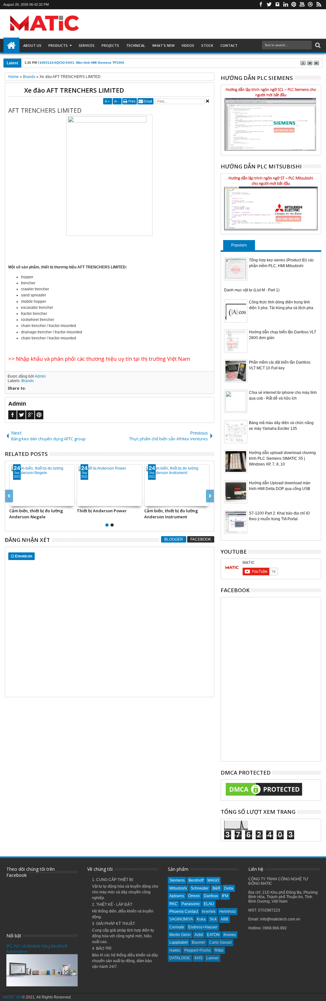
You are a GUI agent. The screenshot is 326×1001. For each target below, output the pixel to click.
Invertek (209, 911)
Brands (27, 381)
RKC (173, 904)
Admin (40, 376)
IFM (225, 896)
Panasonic (190, 904)
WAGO (213, 880)
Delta (228, 888)
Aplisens (176, 896)
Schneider (200, 888)
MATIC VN (12, 997)
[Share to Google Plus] (28, 501)
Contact (228, 45)
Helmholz (227, 911)
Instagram (277, 4)
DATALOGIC (180, 958)
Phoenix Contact (183, 911)
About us (32, 45)
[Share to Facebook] (14, 501)
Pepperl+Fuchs (197, 950)
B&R (216, 888)
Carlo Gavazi (220, 942)
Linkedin (285, 4)
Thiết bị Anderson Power (102, 511)
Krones (229, 935)
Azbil (199, 935)
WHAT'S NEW (163, 45)
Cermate (176, 927)
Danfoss (211, 896)
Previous (210, 496)
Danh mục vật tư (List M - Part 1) (252, 290)
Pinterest (294, 4)
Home (11, 45)
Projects (110, 45)
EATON (213, 935)
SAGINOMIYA (181, 919)
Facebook (261, 4)
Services (87, 45)
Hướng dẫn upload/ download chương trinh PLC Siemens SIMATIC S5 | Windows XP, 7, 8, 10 (282, 458)
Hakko (175, 950)
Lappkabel (178, 942)
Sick (213, 919)
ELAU (209, 904)
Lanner (212, 958)
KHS (198, 958)
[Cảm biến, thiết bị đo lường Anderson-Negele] (42, 485)
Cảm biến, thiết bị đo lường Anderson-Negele (36, 513)
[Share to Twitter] (21, 501)
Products (58, 45)
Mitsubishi (178, 888)
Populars (239, 245)
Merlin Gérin (180, 935)
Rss (319, 4)
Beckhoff (195, 880)
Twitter (269, 4)
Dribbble (310, 4)
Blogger (173, 539)
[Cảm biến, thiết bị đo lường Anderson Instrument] (177, 485)
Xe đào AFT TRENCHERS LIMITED (74, 90)
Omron (194, 896)
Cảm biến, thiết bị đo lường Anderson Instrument (171, 513)
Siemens (177, 880)
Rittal (219, 950)
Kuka (201, 919)
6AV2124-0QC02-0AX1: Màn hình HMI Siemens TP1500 (82, 62)
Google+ (30, 414)
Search (317, 45)
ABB (224, 919)
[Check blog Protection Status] (264, 796)
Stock (207, 45)
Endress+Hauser (202, 927)
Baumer (198, 942)
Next (9, 496)
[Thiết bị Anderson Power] (109, 485)
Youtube (302, 4)
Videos (187, 45)
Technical (135, 45)
